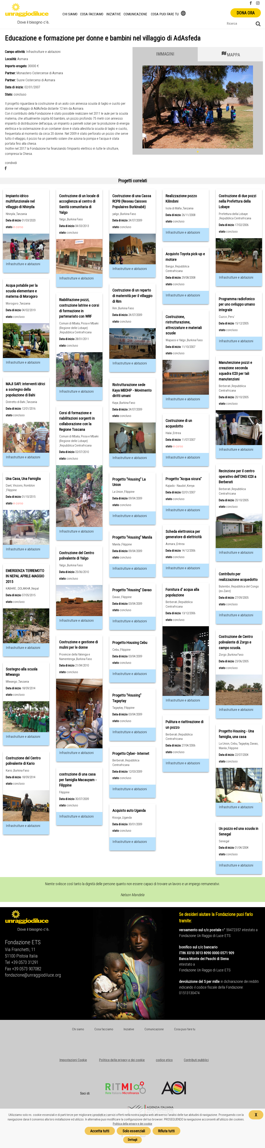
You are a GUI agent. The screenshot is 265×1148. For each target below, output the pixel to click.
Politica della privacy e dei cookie (122, 1060)
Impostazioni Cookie (73, 1060)
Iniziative (113, 14)
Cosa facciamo (91, 14)
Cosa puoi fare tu (165, 14)
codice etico (164, 1060)
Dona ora (246, 12)
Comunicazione (135, 14)
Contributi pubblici (196, 1060)
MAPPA (233, 54)
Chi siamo (70, 14)
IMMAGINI (165, 54)
